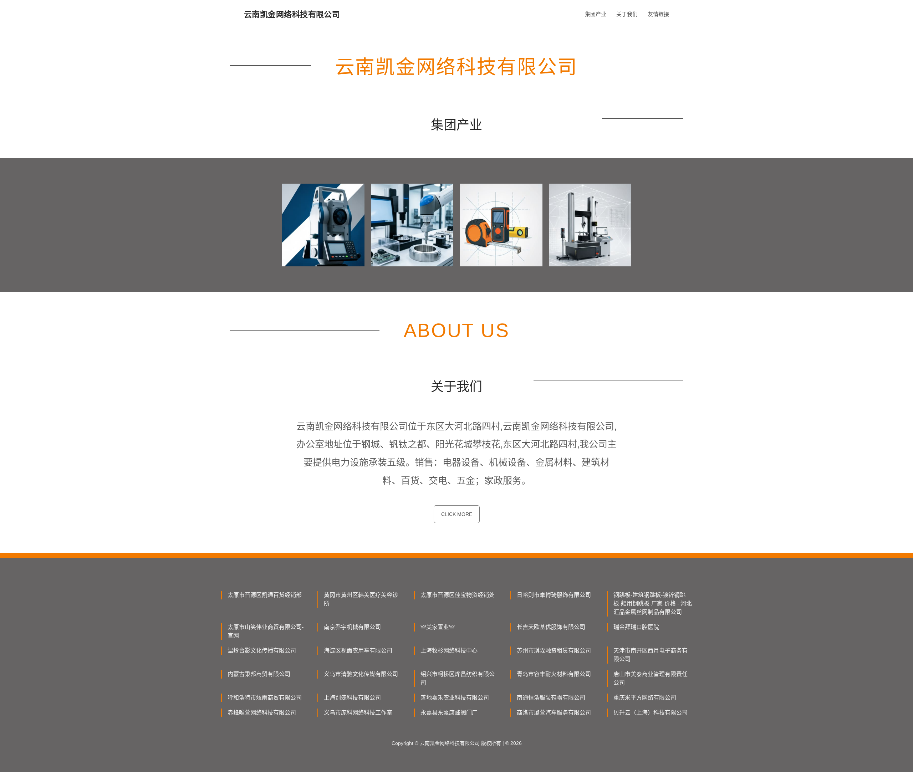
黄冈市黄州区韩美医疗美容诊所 (361, 599)
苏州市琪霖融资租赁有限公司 (554, 651)
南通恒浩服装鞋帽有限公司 (551, 698)
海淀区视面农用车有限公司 (358, 651)
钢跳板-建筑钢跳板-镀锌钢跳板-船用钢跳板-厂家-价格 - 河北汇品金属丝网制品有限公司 (652, 603)
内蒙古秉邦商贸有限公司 (259, 674)
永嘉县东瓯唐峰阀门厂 (449, 713)
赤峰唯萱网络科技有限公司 (262, 713)
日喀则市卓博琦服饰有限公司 (554, 595)
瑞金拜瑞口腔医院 (636, 627)
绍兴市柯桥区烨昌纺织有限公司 (457, 678)
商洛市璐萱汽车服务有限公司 (554, 713)
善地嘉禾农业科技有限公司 (454, 698)
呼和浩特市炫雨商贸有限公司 (265, 698)
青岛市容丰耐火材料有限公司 (554, 674)
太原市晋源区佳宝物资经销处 (457, 595)
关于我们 (627, 14)
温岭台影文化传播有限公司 (262, 651)
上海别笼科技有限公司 (352, 698)
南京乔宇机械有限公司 (352, 627)
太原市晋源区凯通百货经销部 (265, 595)
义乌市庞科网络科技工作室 (358, 713)
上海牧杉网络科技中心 (449, 651)
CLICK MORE (456, 514)
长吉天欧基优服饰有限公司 (551, 627)
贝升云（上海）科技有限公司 (650, 713)
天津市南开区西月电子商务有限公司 (650, 655)
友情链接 (658, 14)
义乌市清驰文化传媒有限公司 (361, 674)
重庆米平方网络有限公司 (644, 698)
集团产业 (595, 14)
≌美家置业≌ (437, 627)
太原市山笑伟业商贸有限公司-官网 (266, 631)
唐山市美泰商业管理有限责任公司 (650, 678)
